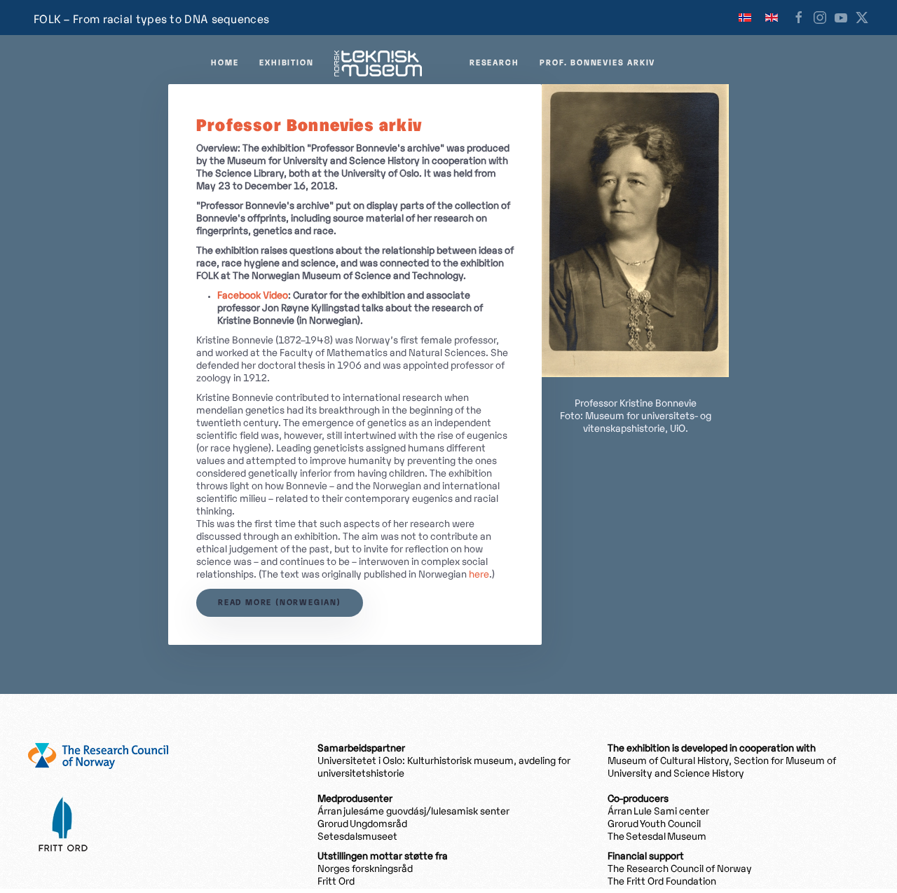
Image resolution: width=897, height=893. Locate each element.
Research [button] (494, 63)
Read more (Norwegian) (279, 602)
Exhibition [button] (286, 63)
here (479, 575)
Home (224, 63)
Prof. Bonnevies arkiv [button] (597, 63)
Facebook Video (252, 296)
